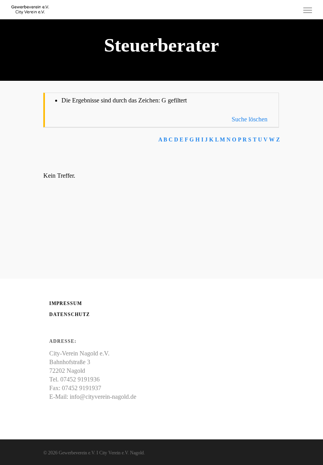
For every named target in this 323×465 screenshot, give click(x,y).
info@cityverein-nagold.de (103, 396)
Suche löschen (249, 119)
